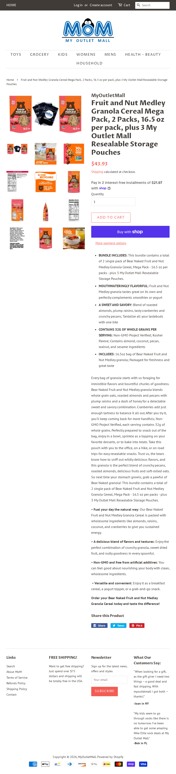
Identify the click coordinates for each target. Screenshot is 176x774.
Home (10, 80)
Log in (78, 5)
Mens (110, 54)
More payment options (111, 243)
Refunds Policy (16, 683)
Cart (127, 5)
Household (89, 63)
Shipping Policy (16, 689)
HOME (11, 5)
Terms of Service (16, 678)
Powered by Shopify (110, 757)
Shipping (97, 172)
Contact (11, 694)
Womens (86, 54)
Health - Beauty (143, 54)
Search (10, 666)
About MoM (14, 672)
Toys (16, 54)
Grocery (39, 54)
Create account (101, 5)
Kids (63, 54)
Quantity (97, 194)
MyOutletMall (87, 757)
